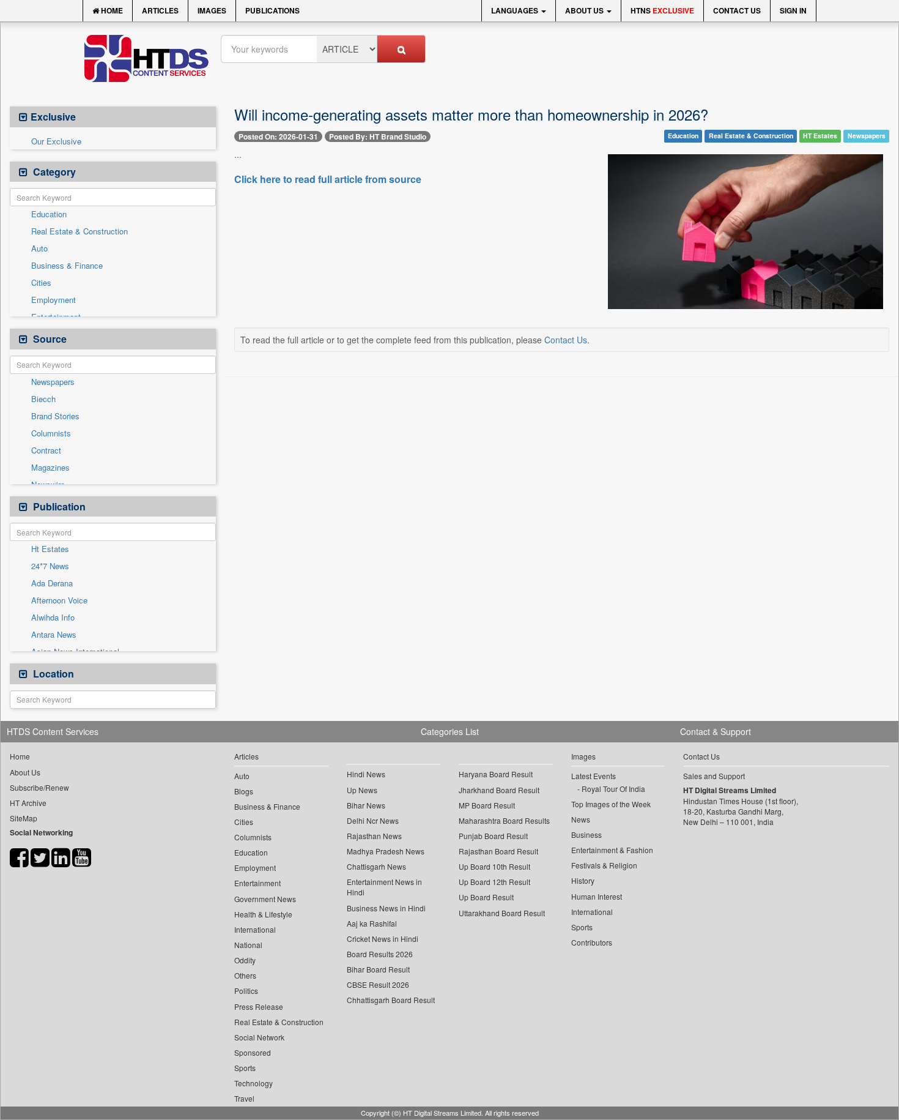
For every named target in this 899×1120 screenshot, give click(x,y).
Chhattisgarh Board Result (391, 1000)
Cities (41, 282)
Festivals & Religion (604, 865)
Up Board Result (486, 897)
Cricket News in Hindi (382, 938)
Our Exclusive (56, 141)
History (582, 880)
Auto (39, 248)
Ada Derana (52, 583)
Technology (253, 1083)
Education (49, 214)
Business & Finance (67, 265)
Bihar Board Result (378, 969)
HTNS (662, 10)
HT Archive (28, 802)
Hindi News (366, 774)
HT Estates (820, 135)
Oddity (245, 960)
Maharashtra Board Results (504, 820)
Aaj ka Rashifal (372, 923)
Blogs (243, 791)
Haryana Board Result (496, 774)
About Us (585, 10)
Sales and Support (714, 776)
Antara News (53, 634)
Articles (160, 10)
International (255, 929)
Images (212, 10)
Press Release (258, 1006)
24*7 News (50, 566)
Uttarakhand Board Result (502, 913)
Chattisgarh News (376, 866)
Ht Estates (50, 548)
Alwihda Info (53, 617)
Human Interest (596, 896)
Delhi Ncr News (373, 820)
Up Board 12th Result (494, 881)
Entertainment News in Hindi (384, 886)
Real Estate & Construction (79, 231)
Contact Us (737, 10)
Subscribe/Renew (39, 787)
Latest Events (593, 776)
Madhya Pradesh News (385, 851)
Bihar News (366, 805)
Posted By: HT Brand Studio (377, 136)
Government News (265, 899)
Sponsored (252, 1052)
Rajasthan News (374, 836)
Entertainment (257, 883)
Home (111, 10)
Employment (53, 299)
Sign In (793, 10)
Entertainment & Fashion (612, 850)
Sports (245, 1067)
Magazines (50, 467)
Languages (515, 10)
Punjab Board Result (493, 836)
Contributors (591, 942)
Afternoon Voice (59, 600)
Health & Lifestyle (263, 914)
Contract (46, 450)
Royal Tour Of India (613, 788)
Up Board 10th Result (494, 866)
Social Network (259, 1037)
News (580, 819)
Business (586, 834)
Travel (244, 1098)
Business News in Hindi (386, 908)
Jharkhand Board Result (499, 790)
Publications (272, 10)
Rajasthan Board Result (498, 851)
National (248, 944)
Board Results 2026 (380, 954)
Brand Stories (55, 416)
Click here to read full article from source (327, 179)
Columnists (51, 433)
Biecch (43, 399)
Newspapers (53, 381)
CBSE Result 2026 (378, 984)
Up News (362, 790)
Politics (246, 990)
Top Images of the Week (611, 804)
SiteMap (23, 818)
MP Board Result (487, 805)
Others (245, 975)
